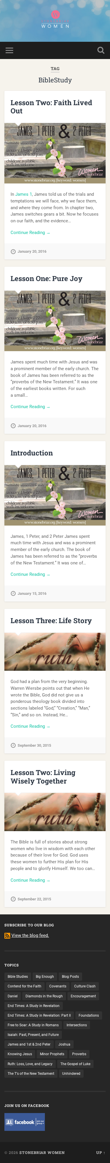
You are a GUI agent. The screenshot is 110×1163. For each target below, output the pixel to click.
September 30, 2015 (34, 745)
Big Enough (45, 977)
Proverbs (79, 1054)
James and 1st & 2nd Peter (29, 1044)
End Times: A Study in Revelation (34, 1006)
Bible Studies (18, 977)
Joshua (64, 1044)
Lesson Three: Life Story (51, 620)
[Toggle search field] (100, 50)
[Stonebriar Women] (54, 21)
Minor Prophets (52, 1054)
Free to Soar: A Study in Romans (33, 1025)
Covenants (57, 986)
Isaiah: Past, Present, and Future (33, 1035)
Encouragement (83, 996)
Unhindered (71, 1074)
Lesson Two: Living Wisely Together (43, 777)
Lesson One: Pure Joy (46, 278)
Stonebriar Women (42, 1152)
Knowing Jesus (20, 1054)
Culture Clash (85, 986)
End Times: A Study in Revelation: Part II (39, 1015)
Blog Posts (70, 977)
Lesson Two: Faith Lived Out (51, 107)
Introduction (32, 452)
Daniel (13, 996)
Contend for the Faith (24, 986)
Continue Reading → (30, 232)
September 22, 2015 (34, 899)
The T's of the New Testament (31, 1074)
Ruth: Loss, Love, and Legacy (30, 1064)
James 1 (23, 194)
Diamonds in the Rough (44, 996)
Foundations (89, 1015)
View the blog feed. (30, 935)
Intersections (77, 1025)
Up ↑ (101, 1152)
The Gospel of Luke (75, 1064)
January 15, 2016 (32, 593)
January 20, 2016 (32, 251)
